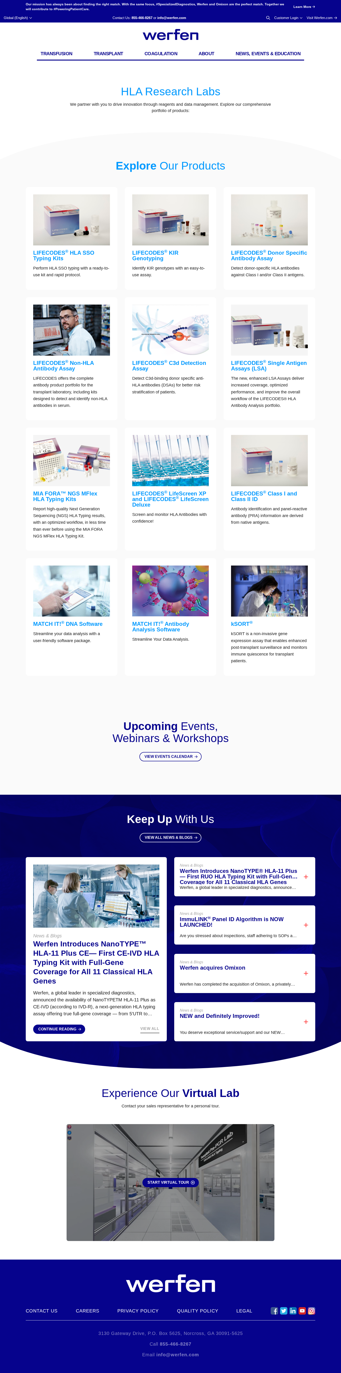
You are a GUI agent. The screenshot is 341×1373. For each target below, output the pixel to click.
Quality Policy (197, 1310)
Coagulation (161, 53)
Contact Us (42, 1310)
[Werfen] (170, 34)
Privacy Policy (138, 1310)
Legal (244, 1310)
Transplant (108, 53)
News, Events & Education (268, 53)
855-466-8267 (142, 18)
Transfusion (56, 53)
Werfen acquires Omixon (212, 968)
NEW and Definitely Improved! (220, 1016)
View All (149, 1029)
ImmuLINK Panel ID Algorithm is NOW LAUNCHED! (232, 922)
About (206, 53)
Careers (87, 1310)
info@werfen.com (171, 18)
